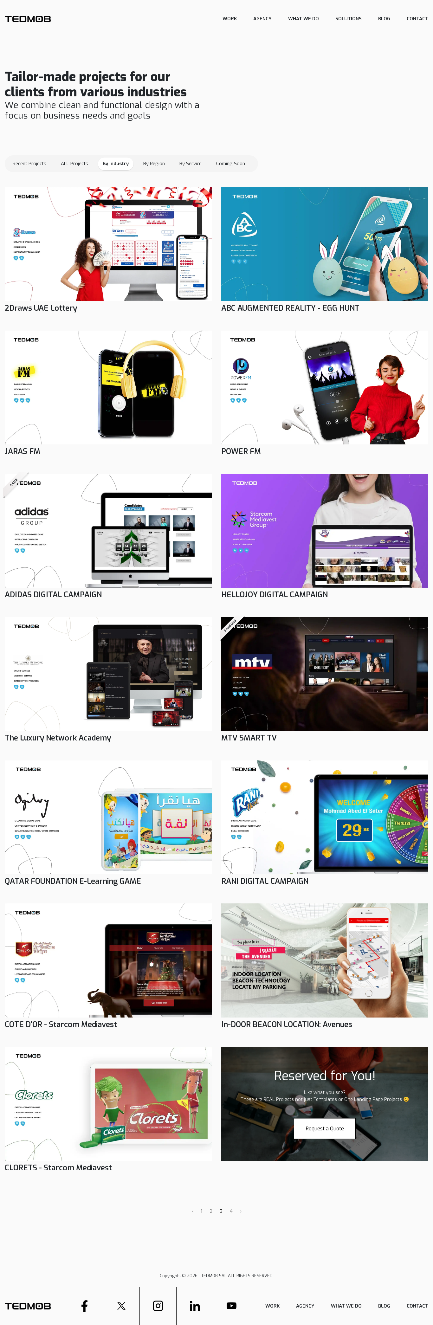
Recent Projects (29, 163)
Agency (262, 19)
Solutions (348, 19)
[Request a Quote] (325, 1120)
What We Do (303, 19)
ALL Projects (74, 163)
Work (230, 19)
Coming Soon (230, 163)
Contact (417, 19)
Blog (384, 19)
